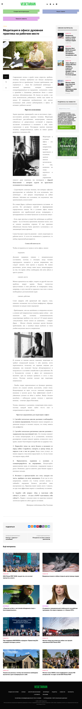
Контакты (71, 692)
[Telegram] (49, 526)
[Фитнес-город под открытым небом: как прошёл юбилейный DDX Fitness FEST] (61, 83)
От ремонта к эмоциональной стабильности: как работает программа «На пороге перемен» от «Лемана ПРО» (60, 609)
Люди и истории (13, 692)
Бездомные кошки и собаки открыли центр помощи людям (71, 38)
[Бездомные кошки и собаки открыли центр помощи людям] (61, 36)
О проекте (37, 694)
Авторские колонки (34, 692)
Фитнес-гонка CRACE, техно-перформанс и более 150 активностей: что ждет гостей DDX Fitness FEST (58, 673)
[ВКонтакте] (29, 526)
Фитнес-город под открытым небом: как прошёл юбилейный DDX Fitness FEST (71, 87)
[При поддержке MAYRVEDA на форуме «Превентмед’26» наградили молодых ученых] (21, 626)
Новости (68, 33)
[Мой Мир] (35, 526)
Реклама (45, 694)
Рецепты (54, 692)
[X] (40, 526)
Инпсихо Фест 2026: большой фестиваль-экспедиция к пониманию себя (71, 52)
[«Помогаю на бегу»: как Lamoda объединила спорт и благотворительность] (21, 594)
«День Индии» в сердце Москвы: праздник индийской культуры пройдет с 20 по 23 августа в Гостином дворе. (71, 69)
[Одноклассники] (32, 526)
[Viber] (43, 526)
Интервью (6, 606)
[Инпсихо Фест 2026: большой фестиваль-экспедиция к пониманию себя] (61, 48)
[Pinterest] (37, 526)
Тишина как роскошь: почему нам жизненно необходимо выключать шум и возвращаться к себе (20, 673)
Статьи (5, 26)
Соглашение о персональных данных (55, 698)
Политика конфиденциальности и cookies (28, 698)
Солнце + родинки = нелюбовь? (12, 538)
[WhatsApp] (46, 526)
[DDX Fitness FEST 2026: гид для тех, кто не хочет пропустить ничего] (21, 562)
